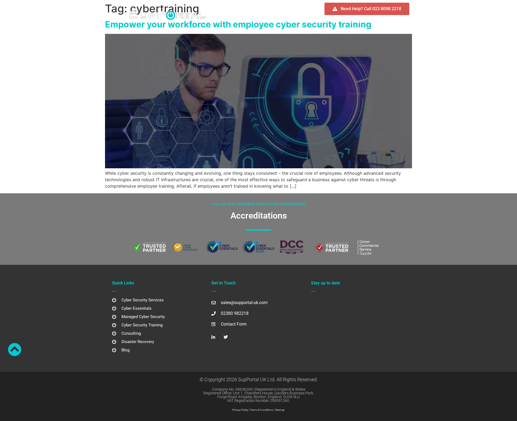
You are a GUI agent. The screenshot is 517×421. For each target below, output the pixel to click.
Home (250, 21)
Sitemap (280, 409)
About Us (271, 21)
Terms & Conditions (261, 409)
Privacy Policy (240, 409)
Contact (400, 21)
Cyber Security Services (307, 21)
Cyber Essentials (355, 21)
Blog (381, 21)
